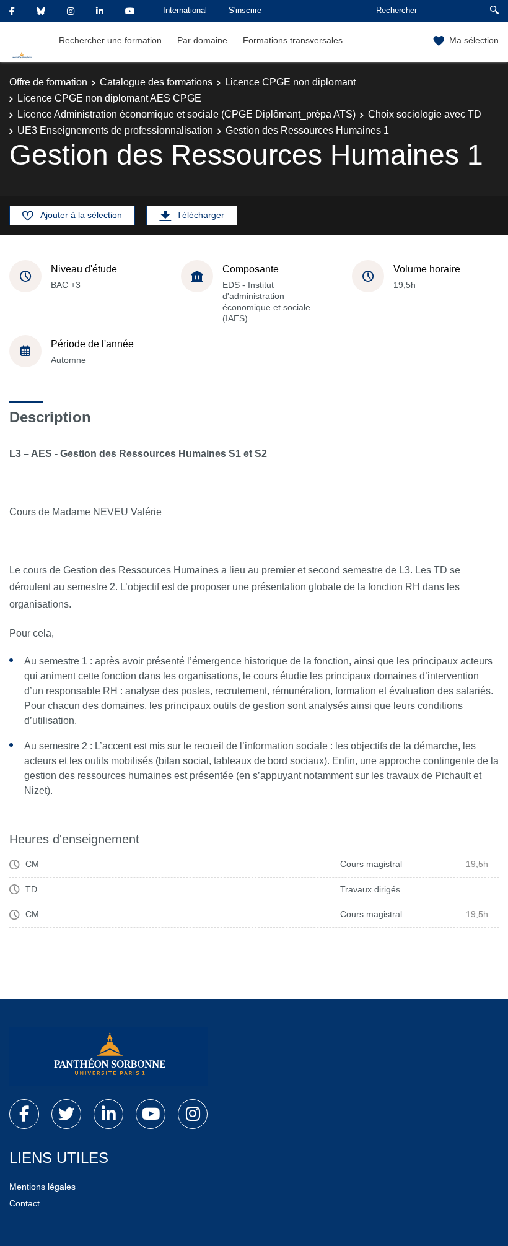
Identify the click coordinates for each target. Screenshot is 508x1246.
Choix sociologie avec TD (424, 114)
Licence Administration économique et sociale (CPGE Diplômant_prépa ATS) (186, 114)
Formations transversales (293, 40)
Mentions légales (42, 1187)
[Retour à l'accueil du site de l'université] (108, 1056)
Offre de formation (48, 82)
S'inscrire (245, 10)
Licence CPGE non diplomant (290, 82)
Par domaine (202, 40)
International (185, 10)
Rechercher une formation (110, 40)
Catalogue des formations (156, 82)
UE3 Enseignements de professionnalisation (115, 130)
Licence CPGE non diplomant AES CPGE (109, 98)
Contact (24, 1203)
